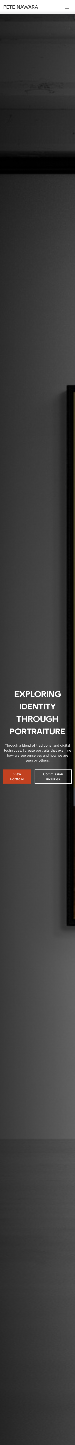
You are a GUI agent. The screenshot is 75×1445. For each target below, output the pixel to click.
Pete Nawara (20, 7)
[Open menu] (67, 7)
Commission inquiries (53, 776)
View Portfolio (17, 776)
